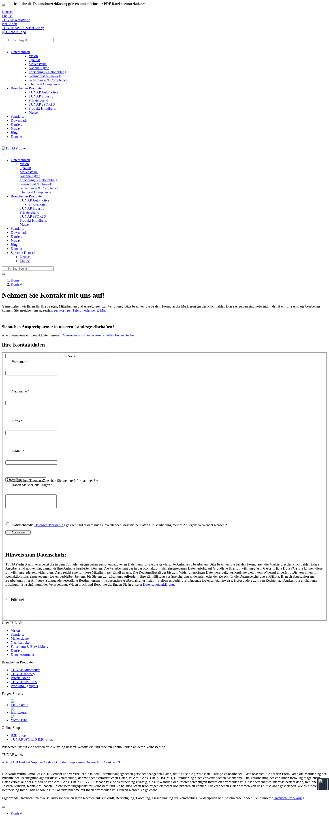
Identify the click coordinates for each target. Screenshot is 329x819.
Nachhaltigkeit (39, 68)
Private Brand (38, 100)
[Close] (3, 767)
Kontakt (16, 137)
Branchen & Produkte (26, 88)
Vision (33, 56)
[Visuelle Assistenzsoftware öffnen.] (323, 784)
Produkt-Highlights (42, 108)
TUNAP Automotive (43, 92)
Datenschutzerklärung (288, 798)
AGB (6, 762)
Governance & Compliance (48, 80)
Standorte (17, 116)
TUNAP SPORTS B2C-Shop (23, 28)
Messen (34, 112)
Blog (14, 132)
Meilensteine (38, 64)
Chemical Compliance (44, 84)
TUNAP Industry (41, 96)
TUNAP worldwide (16, 20)
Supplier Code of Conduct (49, 762)
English (7, 16)
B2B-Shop (9, 24)
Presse (15, 128)
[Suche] (3, 45)
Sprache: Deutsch (23, 253)
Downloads (19, 120)
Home (15, 280)
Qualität (34, 60)
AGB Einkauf (20, 762)
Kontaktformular (22, 654)
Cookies (109, 762)
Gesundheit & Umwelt (45, 76)
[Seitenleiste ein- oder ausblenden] (3, 145)
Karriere (16, 124)
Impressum (77, 762)
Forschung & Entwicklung (47, 72)
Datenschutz (94, 762)
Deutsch (7, 12)
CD (119, 762)
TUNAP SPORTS (42, 104)
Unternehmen (20, 52)
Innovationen (38, 204)
